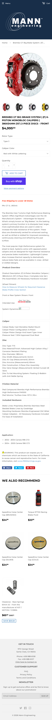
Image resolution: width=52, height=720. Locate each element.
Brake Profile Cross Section (14, 290)
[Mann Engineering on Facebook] (25, 708)
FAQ (26, 671)
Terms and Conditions (26, 678)
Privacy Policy (26, 674)
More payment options (14, 188)
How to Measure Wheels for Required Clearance (23, 287)
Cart (48, 3)
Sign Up (44, 696)
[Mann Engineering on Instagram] (30, 708)
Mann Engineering (27, 715)
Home (4, 43)
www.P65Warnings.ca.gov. (29, 461)
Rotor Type (7, 136)
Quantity (6, 160)
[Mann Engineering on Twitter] (20, 708)
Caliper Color (8, 148)
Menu (7, 3)
